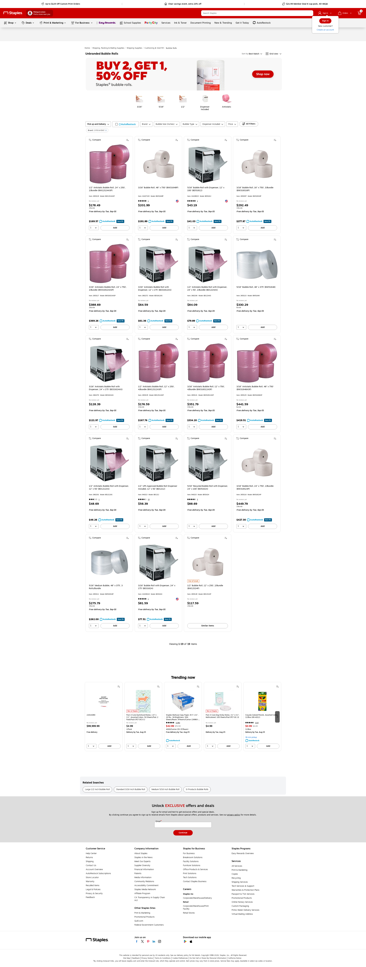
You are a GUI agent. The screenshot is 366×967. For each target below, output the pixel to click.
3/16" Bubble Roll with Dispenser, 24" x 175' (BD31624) (156, 587)
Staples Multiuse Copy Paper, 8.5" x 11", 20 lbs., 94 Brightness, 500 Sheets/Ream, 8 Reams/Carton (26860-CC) (182, 717)
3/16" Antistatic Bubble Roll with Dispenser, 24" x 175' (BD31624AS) (106, 388)
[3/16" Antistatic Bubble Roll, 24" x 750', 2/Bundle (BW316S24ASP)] (109, 263)
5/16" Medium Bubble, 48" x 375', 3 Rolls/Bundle (106, 587)
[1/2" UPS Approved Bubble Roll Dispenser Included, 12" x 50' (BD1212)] (158, 462)
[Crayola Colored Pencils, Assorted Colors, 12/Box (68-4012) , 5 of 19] (262, 701)
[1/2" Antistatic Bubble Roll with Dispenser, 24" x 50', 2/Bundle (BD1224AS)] (207, 263)
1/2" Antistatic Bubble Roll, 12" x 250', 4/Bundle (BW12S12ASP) (156, 388)
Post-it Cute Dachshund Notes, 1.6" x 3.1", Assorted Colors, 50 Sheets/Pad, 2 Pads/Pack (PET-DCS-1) (142, 717)
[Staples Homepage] (13, 13)
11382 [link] (178, 723)
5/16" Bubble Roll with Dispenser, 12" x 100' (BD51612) (205, 189)
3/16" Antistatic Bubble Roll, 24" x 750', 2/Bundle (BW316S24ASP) (108, 288)
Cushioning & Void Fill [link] (154, 48)
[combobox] (257, 13)
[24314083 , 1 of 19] (103, 701)
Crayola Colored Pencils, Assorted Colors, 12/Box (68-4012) (261, 716)
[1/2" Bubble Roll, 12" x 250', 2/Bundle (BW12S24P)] (207, 562)
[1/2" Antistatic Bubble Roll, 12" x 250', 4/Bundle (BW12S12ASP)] (158, 363)
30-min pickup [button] (251, 737)
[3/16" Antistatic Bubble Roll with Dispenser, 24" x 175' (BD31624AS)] (109, 363)
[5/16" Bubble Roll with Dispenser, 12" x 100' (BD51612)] (207, 164)
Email (158, 821)
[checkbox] (125, 124)
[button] (310, 13)
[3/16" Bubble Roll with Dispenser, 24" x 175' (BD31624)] (158, 562)
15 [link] (149, 499)
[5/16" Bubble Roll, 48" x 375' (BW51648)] (257, 263)
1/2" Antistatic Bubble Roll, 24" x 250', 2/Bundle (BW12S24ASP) (107, 189)
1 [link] (148, 201)
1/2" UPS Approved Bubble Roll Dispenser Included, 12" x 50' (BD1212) (157, 487)
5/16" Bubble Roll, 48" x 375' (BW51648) (256, 287)
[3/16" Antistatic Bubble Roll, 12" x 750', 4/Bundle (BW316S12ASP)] (207, 363)
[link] (61, 4)
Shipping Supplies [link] (134, 48)
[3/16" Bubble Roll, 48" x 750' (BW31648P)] (158, 164)
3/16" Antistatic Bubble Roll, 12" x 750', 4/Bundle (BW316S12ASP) (206, 388)
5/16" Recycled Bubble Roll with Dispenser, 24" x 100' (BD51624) (207, 487)
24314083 (91, 715)
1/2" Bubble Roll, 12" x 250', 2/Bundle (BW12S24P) (205, 587)
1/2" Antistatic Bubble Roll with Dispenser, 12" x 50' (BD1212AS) (109, 487)
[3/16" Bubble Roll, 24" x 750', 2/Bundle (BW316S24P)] (257, 462)
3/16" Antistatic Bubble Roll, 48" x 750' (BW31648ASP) (254, 388)
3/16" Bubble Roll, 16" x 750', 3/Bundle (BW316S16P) (254, 189)
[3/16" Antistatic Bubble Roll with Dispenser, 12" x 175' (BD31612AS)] (158, 263)
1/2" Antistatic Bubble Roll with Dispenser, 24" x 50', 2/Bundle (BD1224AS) (207, 288)
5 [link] (197, 499)
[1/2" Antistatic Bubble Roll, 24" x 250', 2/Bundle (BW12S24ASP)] (109, 164)
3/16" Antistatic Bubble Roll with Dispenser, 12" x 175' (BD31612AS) (154, 288)
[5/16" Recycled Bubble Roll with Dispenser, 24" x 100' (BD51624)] (207, 462)
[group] (104, 716)
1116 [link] (256, 723)
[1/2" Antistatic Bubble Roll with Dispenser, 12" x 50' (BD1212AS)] (109, 462)
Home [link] (87, 48)
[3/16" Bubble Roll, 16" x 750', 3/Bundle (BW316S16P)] (257, 164)
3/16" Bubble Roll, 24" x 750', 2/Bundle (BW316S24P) (254, 487)
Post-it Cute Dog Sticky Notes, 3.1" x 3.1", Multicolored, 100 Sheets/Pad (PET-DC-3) (222, 716)
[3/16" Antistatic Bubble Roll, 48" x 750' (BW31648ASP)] (257, 363)
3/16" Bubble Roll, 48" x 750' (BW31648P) (158, 187)
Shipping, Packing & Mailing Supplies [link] (108, 48)
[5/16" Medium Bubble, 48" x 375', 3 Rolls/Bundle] (109, 562)
